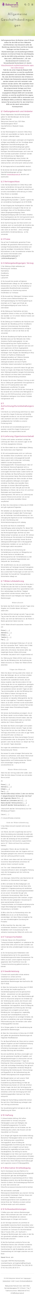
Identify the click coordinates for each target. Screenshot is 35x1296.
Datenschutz (6, 1281)
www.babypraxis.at (13, 174)
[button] (25, 4)
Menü (32, 4)
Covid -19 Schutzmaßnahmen (23, 1281)
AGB (12, 1281)
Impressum (27, 1278)
